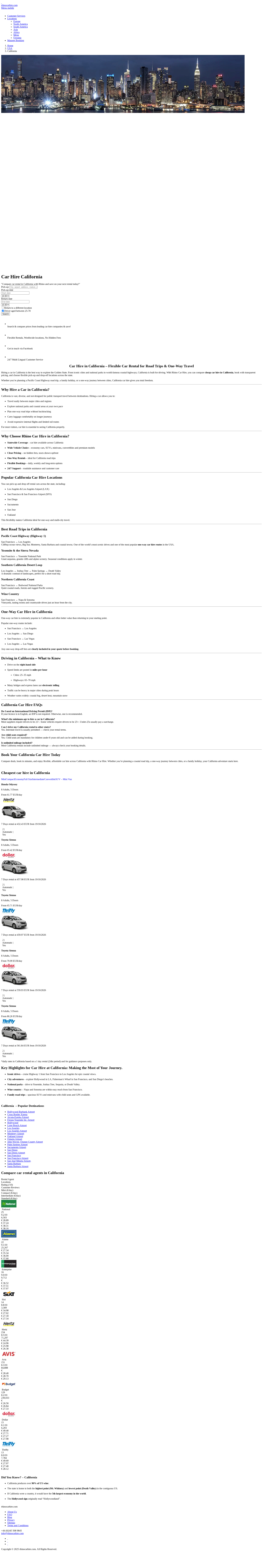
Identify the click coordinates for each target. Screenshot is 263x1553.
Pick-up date (7, 290)
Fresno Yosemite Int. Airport (20, 1120)
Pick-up (5, 287)
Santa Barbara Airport (17, 1166)
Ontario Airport (14, 1139)
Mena (16, 35)
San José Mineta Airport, (19, 1161)
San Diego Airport (16, 1152)
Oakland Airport (15, 1136)
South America (20, 26)
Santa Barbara (14, 1163)
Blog (9, 1517)
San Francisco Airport (17, 1158)
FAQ (9, 1514)
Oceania (17, 37)
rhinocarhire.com (9, 5)
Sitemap (11, 1522)
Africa (16, 32)
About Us (12, 1512)
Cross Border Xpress (17, 1114)
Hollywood (12, 1122)
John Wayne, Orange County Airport (25, 1142)
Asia (15, 29)
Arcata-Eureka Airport (18, 1117)
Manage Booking (15, 40)
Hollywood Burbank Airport (21, 1111)
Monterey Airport (15, 1133)
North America (20, 24)
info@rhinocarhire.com (12, 1533)
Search (5, 314)
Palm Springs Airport (17, 1144)
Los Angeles (13, 1128)
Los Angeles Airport (17, 1131)
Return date (6, 298)
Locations (12, 18)
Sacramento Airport (16, 1147)
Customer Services (16, 16)
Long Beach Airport (17, 1125)
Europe (16, 21)
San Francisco (14, 1155)
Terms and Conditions (17, 1525)
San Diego (12, 1150)
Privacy (11, 1520)
